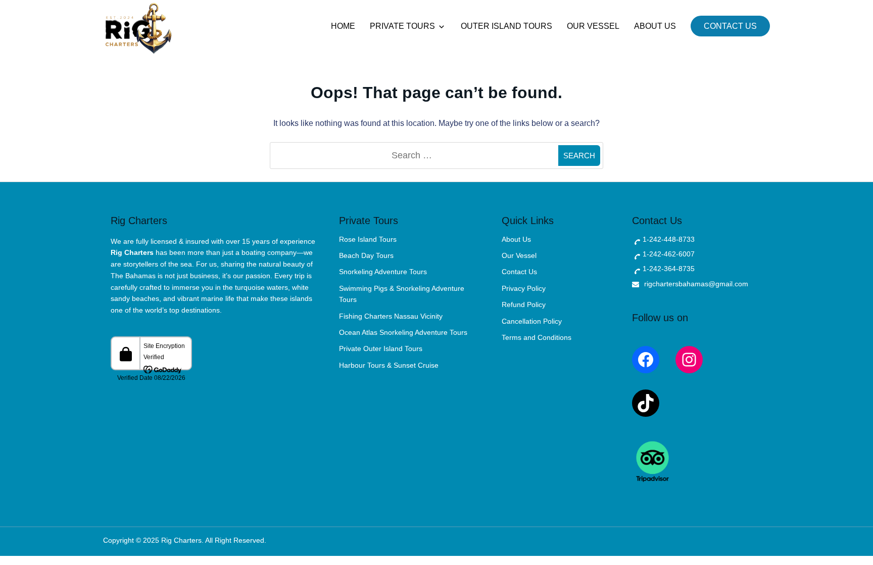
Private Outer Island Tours (380, 348)
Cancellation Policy (532, 321)
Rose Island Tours (368, 239)
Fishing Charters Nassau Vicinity (391, 316)
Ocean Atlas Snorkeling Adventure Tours (403, 332)
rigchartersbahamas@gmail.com (696, 284)
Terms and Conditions (536, 337)
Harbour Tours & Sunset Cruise (389, 365)
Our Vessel (593, 26)
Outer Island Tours (506, 26)
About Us (655, 26)
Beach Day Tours (366, 255)
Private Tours (402, 26)
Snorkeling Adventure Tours (383, 272)
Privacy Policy (524, 288)
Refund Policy (524, 304)
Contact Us (730, 26)
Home (343, 26)
